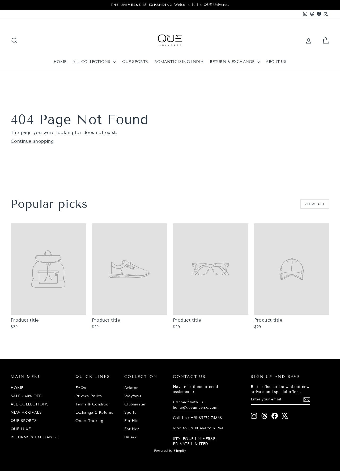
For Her (131, 429)
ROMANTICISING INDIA (178, 61)
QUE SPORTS (135, 61)
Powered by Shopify (170, 450)
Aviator (131, 388)
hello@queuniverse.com (195, 407)
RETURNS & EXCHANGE (34, 437)
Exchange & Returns (94, 412)
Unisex (130, 437)
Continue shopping (32, 141)
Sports (130, 412)
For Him (132, 420)
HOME (60, 61)
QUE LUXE (21, 429)
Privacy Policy (88, 396)
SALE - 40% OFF (26, 396)
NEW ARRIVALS (26, 412)
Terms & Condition (92, 404)
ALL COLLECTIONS (92, 61)
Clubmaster (135, 404)
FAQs (80, 388)
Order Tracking (89, 420)
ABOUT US (276, 61)
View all (314, 204)
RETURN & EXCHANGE (233, 61)
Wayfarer (132, 396)
